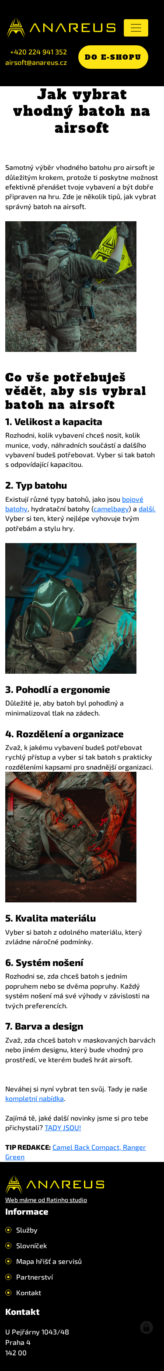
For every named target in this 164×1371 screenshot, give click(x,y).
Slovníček (31, 1245)
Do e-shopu (113, 57)
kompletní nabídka (34, 1098)
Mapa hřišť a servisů (49, 1261)
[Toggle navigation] (136, 28)
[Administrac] (146, 1327)
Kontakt (28, 1292)
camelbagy (111, 508)
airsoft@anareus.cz (36, 62)
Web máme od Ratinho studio (46, 1199)
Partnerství (34, 1276)
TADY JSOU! (63, 1127)
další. (147, 508)
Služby (27, 1229)
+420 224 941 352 (38, 51)
